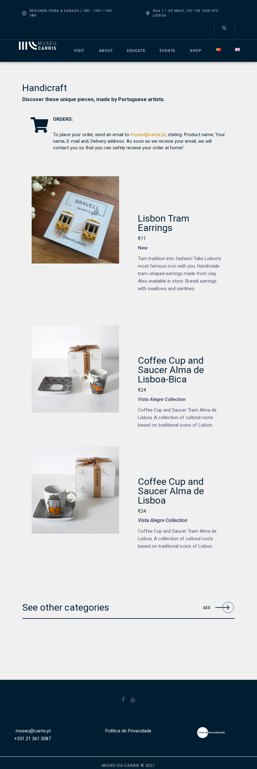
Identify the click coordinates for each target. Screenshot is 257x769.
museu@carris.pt (147, 134)
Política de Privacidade (128, 731)
